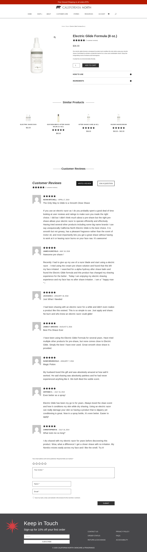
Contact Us (93, 531)
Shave (67, 26)
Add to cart (90, 65)
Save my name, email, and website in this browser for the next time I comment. (57, 498)
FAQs (118, 536)
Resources (89, 14)
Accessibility (122, 540)
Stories (76, 14)
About (48, 14)
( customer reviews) (92, 40)
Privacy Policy (122, 531)
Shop (39, 14)
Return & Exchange (97, 540)
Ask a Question (106, 183)
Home (30, 14)
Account (102, 14)
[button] (55, 37)
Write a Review (84, 183)
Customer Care (62, 14)
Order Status (94, 536)
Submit (106, 503)
